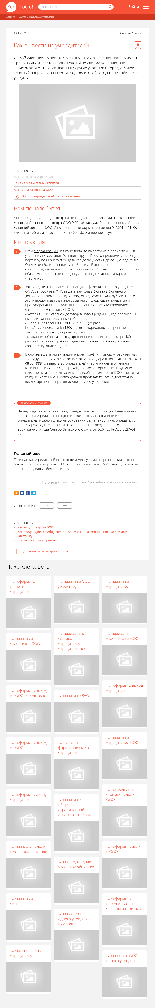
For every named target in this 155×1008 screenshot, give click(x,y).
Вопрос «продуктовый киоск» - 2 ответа (51, 196)
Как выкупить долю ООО (35, 527)
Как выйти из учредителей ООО (122, 740)
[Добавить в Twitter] (33, 493)
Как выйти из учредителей (117, 584)
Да (46, 505)
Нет (64, 505)
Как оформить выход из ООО (28, 745)
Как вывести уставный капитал (36, 183)
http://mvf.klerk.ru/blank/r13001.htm (53, 327)
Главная (10, 16)
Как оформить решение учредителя (22, 586)
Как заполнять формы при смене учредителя (74, 747)
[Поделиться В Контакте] (22, 493)
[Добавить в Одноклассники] (16, 493)
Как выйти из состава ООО (33, 190)
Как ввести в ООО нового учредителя (123, 958)
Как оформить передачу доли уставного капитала (123, 903)
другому (111, 260)
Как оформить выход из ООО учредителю (28, 693)
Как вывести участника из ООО (122, 636)
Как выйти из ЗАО (73, 695)
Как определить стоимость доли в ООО (122, 794)
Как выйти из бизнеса (21, 901)
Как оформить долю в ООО (123, 849)
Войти (133, 6)
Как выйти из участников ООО (25, 641)
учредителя (127, 286)
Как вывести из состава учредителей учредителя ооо (72, 641)
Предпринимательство (41, 16)
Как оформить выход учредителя (124, 688)
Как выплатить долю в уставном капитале (28, 849)
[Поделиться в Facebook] (28, 493)
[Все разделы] (146, 7)
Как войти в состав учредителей (26, 953)
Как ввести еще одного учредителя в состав (75, 918)
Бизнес (22, 16)
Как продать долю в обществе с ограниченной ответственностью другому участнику (72, 534)
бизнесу (52, 260)
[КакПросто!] (19, 7)
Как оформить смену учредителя (28, 797)
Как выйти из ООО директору (74, 584)
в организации (46, 251)
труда (84, 255)
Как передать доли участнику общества (76, 864)
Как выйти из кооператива (37, 540)
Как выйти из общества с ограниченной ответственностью (74, 807)
